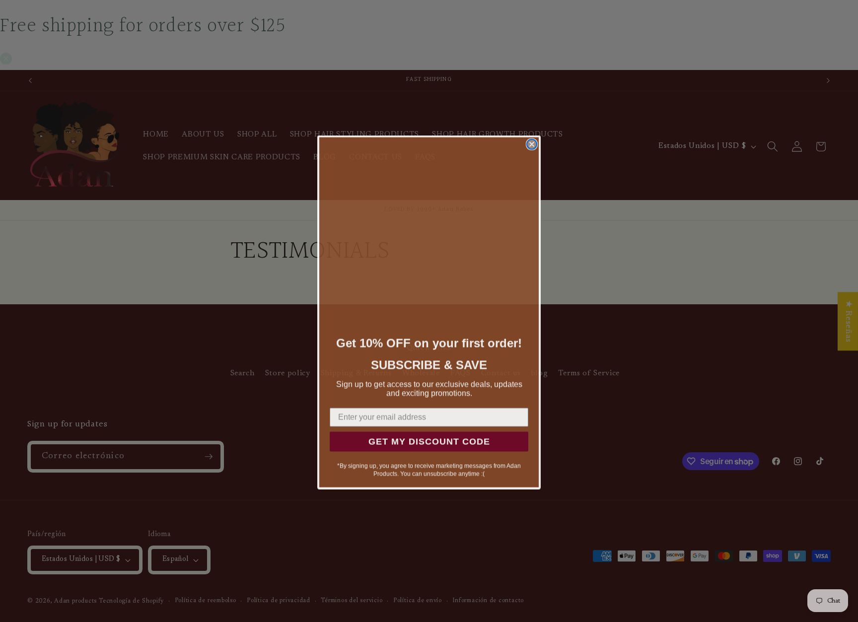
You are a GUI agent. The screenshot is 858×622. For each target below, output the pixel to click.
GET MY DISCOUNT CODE (429, 440)
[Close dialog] (532, 143)
